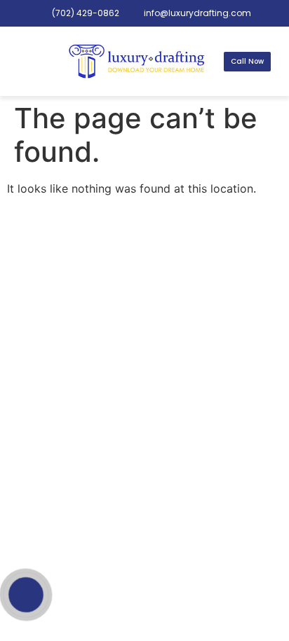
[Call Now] (25, 594)
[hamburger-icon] (29, 61)
